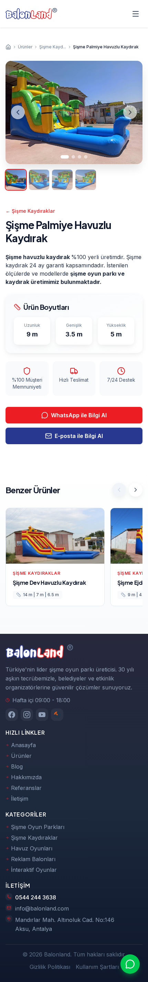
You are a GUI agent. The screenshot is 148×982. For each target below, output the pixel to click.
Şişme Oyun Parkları (37, 826)
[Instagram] (27, 714)
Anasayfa (23, 745)
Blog (17, 766)
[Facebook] (12, 714)
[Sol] (119, 490)
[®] (29, 13)
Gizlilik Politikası (50, 966)
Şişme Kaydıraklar (30, 211)
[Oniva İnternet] (57, 714)
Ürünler (21, 755)
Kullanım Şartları (97, 966)
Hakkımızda (26, 777)
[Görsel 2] (73, 157)
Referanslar (26, 787)
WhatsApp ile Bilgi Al (79, 415)
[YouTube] (42, 714)
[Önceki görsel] (18, 112)
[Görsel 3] (79, 157)
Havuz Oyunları (31, 848)
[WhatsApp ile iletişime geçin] (130, 964)
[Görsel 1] (65, 157)
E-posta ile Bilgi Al (79, 435)
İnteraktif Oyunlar (34, 869)
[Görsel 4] (85, 157)
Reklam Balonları (33, 859)
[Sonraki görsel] (130, 112)
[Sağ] (135, 490)
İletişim (19, 798)
